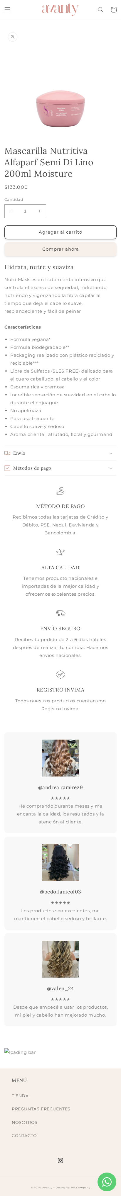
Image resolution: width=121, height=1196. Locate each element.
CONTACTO (24, 1135)
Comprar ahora (60, 249)
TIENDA (20, 1095)
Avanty (47, 1187)
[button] (7, 9)
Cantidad (13, 199)
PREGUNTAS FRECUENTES (41, 1109)
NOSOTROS (25, 1122)
